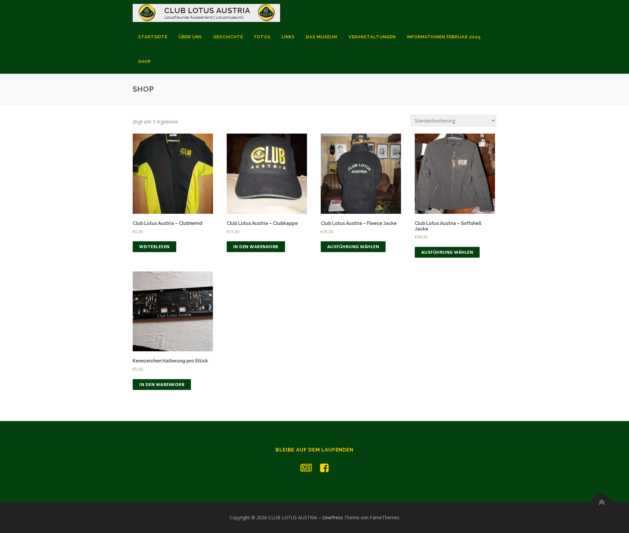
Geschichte (228, 36)
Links (288, 36)
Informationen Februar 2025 (444, 36)
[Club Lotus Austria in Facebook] (324, 467)
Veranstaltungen (372, 36)
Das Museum (321, 36)
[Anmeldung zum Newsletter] (306, 467)
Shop (144, 61)
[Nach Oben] (601, 502)
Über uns (190, 36)
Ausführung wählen (353, 246)
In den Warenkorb (255, 246)
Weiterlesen (154, 246)
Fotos (262, 36)
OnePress (332, 517)
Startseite (152, 36)
